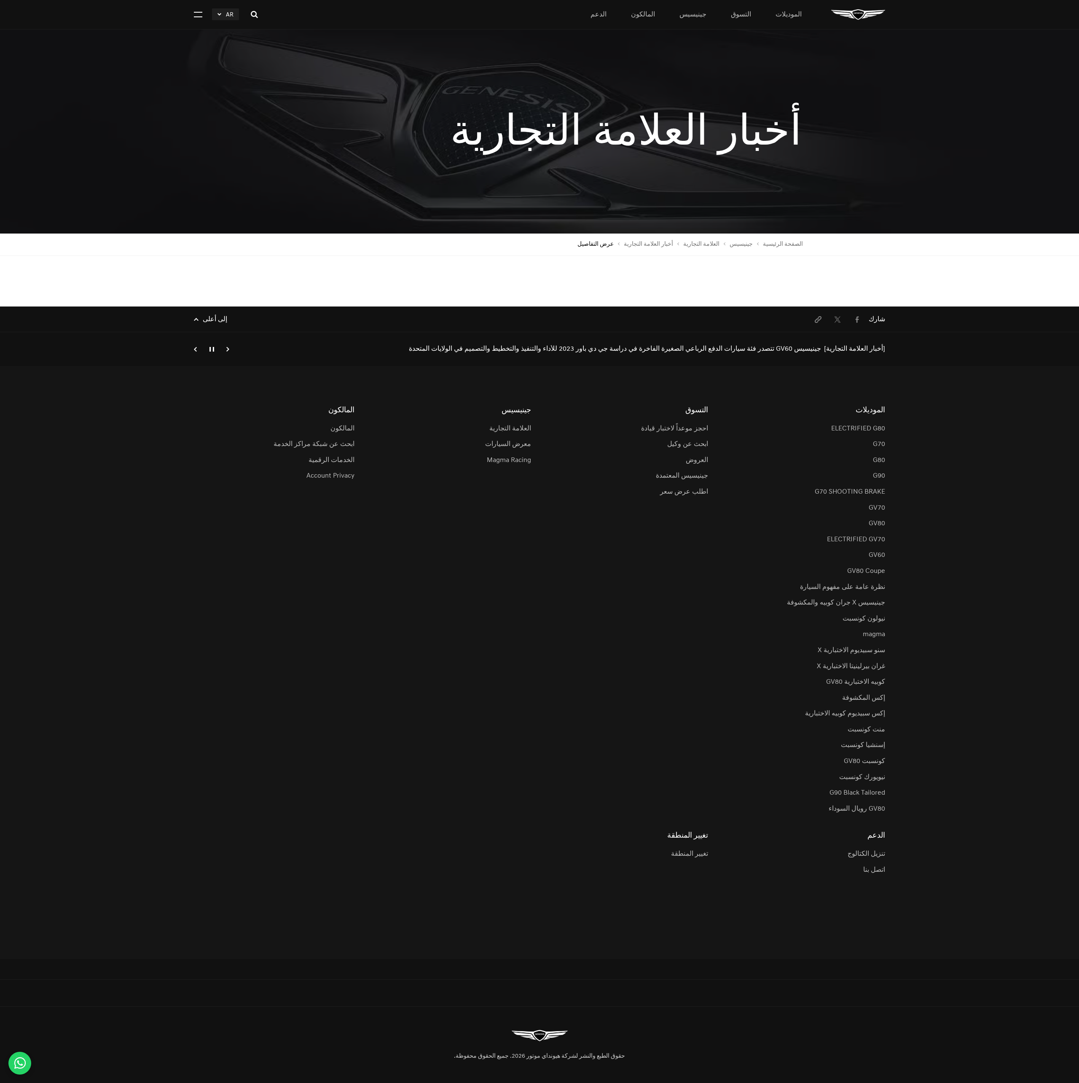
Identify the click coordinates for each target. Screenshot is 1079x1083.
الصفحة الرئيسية (783, 244)
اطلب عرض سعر (684, 492)
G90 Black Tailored (857, 793)
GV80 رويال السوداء (857, 809)
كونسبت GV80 (864, 761)
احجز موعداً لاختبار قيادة (674, 428)
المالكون (342, 428)
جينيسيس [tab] (692, 14)
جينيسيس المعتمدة (682, 476)
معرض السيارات (508, 444)
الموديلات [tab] (789, 14)
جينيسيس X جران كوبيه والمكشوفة (836, 602)
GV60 (877, 555)
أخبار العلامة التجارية (648, 244)
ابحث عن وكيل (687, 444)
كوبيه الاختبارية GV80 (855, 682)
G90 (879, 476)
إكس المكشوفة (863, 698)
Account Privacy (330, 476)
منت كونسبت (866, 729)
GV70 (877, 508)
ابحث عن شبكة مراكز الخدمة (314, 444)
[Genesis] (858, 14)
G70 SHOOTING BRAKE (850, 492)
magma (874, 634)
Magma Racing (509, 460)
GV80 (877, 523)
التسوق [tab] (741, 14)
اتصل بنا (874, 870)
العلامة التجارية (701, 244)
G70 (879, 444)
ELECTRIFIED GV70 (856, 539)
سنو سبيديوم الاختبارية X (851, 650)
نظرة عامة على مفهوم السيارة (842, 587)
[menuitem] (857, 319)
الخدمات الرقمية (331, 460)
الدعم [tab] (598, 14)
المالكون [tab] (643, 14)
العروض (697, 460)
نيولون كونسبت (864, 618)
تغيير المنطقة (689, 854)
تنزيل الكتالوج (866, 854)
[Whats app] (19, 1063)
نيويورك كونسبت (862, 777)
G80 (879, 460)
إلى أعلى (215, 319)
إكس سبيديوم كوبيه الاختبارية (845, 713)
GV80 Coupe (866, 571)
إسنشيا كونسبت (863, 745)
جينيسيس (741, 244)
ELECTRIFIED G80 (858, 428)
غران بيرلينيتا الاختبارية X (851, 666)
